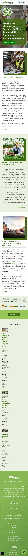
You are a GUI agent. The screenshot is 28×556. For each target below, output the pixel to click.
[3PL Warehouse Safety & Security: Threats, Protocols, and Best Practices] (5, 330)
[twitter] (14, 508)
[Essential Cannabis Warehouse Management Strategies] (5, 430)
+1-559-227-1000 (14, 505)
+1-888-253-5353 (14, 504)
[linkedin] (16, 508)
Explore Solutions (9, 42)
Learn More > (5, 130)
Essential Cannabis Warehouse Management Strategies (6, 438)
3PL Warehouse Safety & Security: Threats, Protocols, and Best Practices (5, 340)
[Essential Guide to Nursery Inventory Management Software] (5, 392)
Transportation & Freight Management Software (11, 243)
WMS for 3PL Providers (12, 77)
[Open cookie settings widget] (2, 553)
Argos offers (11, 263)
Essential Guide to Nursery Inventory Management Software (6, 400)
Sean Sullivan (4, 349)
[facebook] (11, 508)
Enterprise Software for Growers (12, 163)
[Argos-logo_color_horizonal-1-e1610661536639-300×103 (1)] (8, 1)
